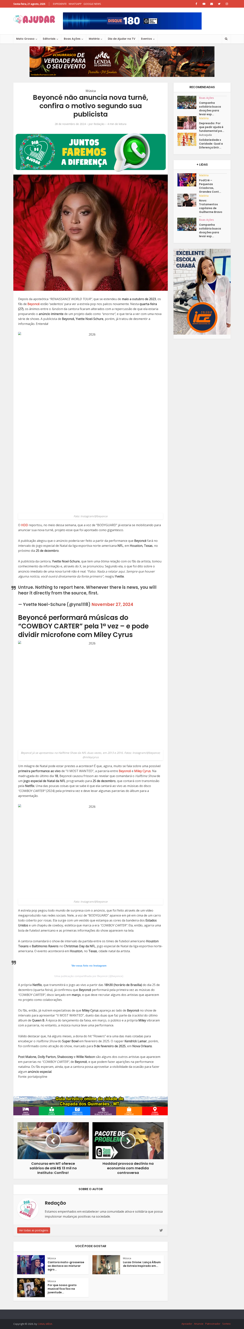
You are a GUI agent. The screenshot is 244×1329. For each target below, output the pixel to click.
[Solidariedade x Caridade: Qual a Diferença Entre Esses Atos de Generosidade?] (188, 139)
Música (91, 91)
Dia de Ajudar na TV (121, 39)
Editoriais (49, 39)
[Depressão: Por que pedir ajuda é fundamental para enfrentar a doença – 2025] (188, 122)
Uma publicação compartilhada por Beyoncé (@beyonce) (88, 976)
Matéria (94, 39)
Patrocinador (212, 1323)
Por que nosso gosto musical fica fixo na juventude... (62, 1288)
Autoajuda (205, 135)
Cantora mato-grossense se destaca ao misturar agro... (66, 1265)
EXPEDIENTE (60, 4)
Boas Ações (72, 39)
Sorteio (226, 1323)
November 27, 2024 (112, 604)
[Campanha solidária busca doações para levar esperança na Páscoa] (188, 102)
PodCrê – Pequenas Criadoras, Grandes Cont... (210, 186)
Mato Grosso (25, 39)
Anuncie (198, 1323)
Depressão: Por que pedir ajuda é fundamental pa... (211, 127)
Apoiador (186, 1323)
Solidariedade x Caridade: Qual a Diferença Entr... (211, 143)
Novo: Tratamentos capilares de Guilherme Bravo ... (210, 208)
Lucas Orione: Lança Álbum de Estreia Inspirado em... (142, 1264)
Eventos (146, 39)
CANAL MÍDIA (45, 1324)
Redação (99, 124)
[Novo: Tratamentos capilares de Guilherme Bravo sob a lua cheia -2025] (188, 200)
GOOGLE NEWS (92, 4)
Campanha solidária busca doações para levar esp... (210, 108)
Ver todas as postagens (33, 1230)
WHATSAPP (75, 4)
